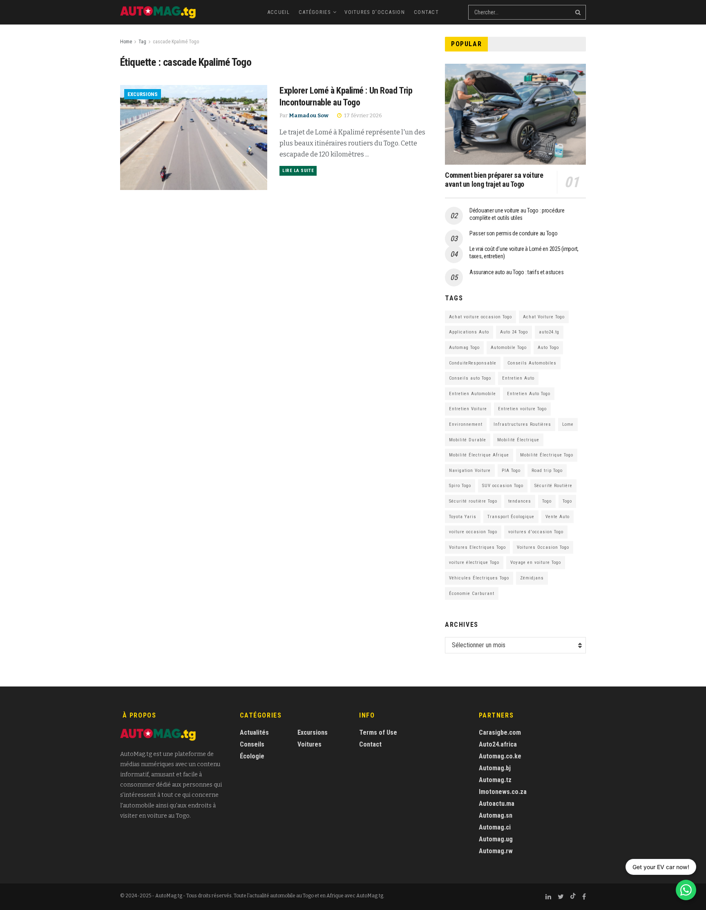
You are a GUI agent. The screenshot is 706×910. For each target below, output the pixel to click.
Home (126, 42)
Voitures (309, 744)
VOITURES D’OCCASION (374, 12)
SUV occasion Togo (502, 485)
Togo (547, 501)
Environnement (466, 424)
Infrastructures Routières (522, 424)
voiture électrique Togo (474, 562)
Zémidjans (532, 578)
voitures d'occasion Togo (535, 531)
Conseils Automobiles (531, 363)
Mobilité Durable (467, 440)
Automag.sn (495, 815)
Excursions (142, 94)
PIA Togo (511, 470)
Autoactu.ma (496, 803)
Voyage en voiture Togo (535, 562)
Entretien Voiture (468, 408)
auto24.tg (549, 332)
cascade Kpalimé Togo (176, 42)
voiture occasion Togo (473, 531)
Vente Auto (557, 516)
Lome (568, 424)
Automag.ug (496, 839)
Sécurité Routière (553, 485)
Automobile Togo (509, 347)
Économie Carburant (471, 593)
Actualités (254, 732)
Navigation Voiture (470, 470)
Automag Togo (464, 347)
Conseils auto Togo (470, 378)
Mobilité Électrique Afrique (479, 455)
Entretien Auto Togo (528, 393)
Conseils (252, 744)
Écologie (252, 756)
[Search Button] (578, 12)
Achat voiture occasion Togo (480, 317)
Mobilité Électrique (518, 440)
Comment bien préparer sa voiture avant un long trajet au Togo (494, 180)
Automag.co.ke (500, 756)
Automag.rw (496, 851)
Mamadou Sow (308, 115)
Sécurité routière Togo (473, 501)
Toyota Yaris (462, 516)
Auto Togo (548, 347)
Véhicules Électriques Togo (479, 578)
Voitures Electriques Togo (477, 547)
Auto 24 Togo (514, 332)
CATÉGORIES (315, 12)
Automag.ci (495, 827)
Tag (142, 42)
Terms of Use (378, 732)
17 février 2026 (362, 115)
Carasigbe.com (500, 732)
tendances (519, 501)
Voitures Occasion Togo (543, 547)
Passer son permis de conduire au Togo (513, 233)
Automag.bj (495, 768)
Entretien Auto (518, 378)
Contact (426, 12)
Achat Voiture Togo (544, 317)
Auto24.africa (498, 744)
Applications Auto (469, 332)
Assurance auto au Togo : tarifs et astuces (516, 272)
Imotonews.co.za (503, 792)
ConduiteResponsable (472, 363)
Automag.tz (495, 780)
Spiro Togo (460, 485)
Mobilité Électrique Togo (546, 455)
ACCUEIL (278, 12)
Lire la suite (298, 170)
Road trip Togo (547, 470)
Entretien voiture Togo (522, 408)
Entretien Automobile (472, 393)
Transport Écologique (510, 516)
